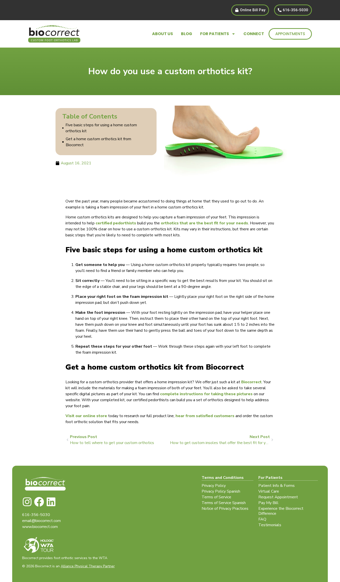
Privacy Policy (214, 485)
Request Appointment (278, 497)
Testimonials (269, 524)
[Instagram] (27, 502)
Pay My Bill (268, 502)
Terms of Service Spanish (224, 502)
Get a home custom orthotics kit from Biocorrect (98, 142)
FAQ (262, 519)
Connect (253, 34)
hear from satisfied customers (204, 416)
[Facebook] (39, 502)
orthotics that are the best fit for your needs (204, 223)
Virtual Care (268, 491)
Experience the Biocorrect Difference (280, 511)
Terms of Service (216, 497)
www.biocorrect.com (40, 526)
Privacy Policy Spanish (221, 491)
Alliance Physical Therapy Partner (88, 566)
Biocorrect (251, 382)
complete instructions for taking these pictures (206, 394)
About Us (162, 34)
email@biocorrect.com (41, 520)
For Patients (214, 34)
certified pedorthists (116, 223)
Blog (186, 34)
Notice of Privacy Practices (225, 508)
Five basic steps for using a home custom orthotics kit (101, 128)
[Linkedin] (51, 502)
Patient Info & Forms (276, 485)
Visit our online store (86, 416)
